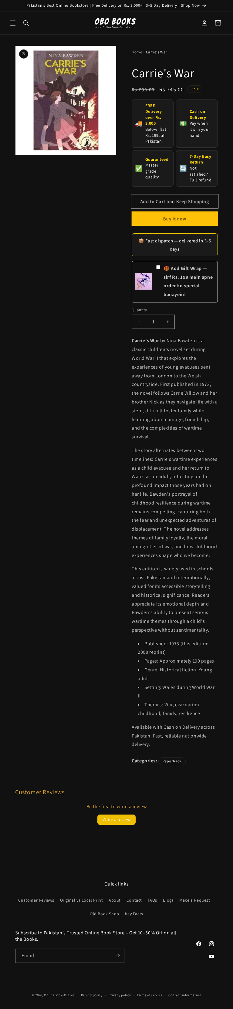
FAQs (152, 900)
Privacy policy (120, 995)
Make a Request (194, 900)
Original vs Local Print (81, 900)
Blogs (168, 900)
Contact (134, 900)
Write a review (116, 819)
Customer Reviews (36, 900)
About (115, 900)
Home (137, 52)
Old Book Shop (104, 913)
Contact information (184, 995)
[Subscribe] (117, 956)
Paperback (172, 761)
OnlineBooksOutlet (59, 995)
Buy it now (175, 218)
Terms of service (149, 995)
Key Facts (134, 913)
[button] (12, 23)
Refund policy (92, 995)
